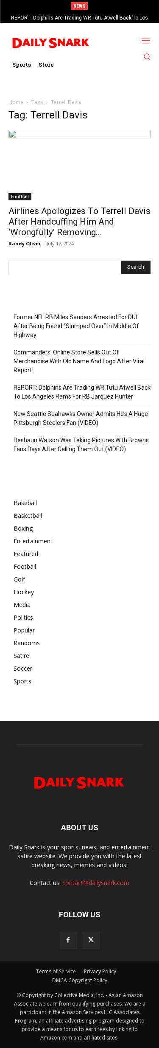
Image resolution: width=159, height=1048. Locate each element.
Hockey (24, 592)
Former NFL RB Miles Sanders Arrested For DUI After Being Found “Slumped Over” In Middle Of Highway (76, 326)
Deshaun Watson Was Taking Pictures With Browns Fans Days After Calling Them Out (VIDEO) (81, 444)
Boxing (23, 528)
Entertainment (33, 541)
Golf (19, 579)
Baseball (25, 503)
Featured (26, 554)
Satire (21, 656)
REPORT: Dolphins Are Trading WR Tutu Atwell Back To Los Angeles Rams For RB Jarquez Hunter (82, 392)
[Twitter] (91, 940)
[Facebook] (68, 940)
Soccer (23, 668)
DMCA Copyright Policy (79, 980)
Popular (24, 630)
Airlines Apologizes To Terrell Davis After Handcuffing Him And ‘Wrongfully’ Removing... (79, 221)
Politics (23, 617)
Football (20, 196)
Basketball (28, 515)
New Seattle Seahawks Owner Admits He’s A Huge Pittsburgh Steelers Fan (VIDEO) (81, 418)
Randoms (27, 643)
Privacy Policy (100, 971)
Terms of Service (56, 971)
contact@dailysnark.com (95, 883)
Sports (22, 681)
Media (22, 605)
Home (15, 102)
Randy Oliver (24, 243)
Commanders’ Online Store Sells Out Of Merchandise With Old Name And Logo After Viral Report (79, 361)
